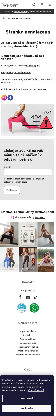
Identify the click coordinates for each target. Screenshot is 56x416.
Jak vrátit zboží (28, 343)
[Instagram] (28, 297)
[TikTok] (35, 297)
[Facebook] (20, 297)
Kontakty (28, 335)
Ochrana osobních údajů (28, 354)
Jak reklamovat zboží (28, 347)
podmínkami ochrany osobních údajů (24, 180)
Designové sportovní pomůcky (16, 72)
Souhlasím (27, 408)
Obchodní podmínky (28, 350)
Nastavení (27, 398)
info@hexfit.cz (28, 290)
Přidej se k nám (30, 217)
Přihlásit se (11, 190)
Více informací (36, 390)
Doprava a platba (28, 331)
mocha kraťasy (21, 11)
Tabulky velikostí (28, 339)
